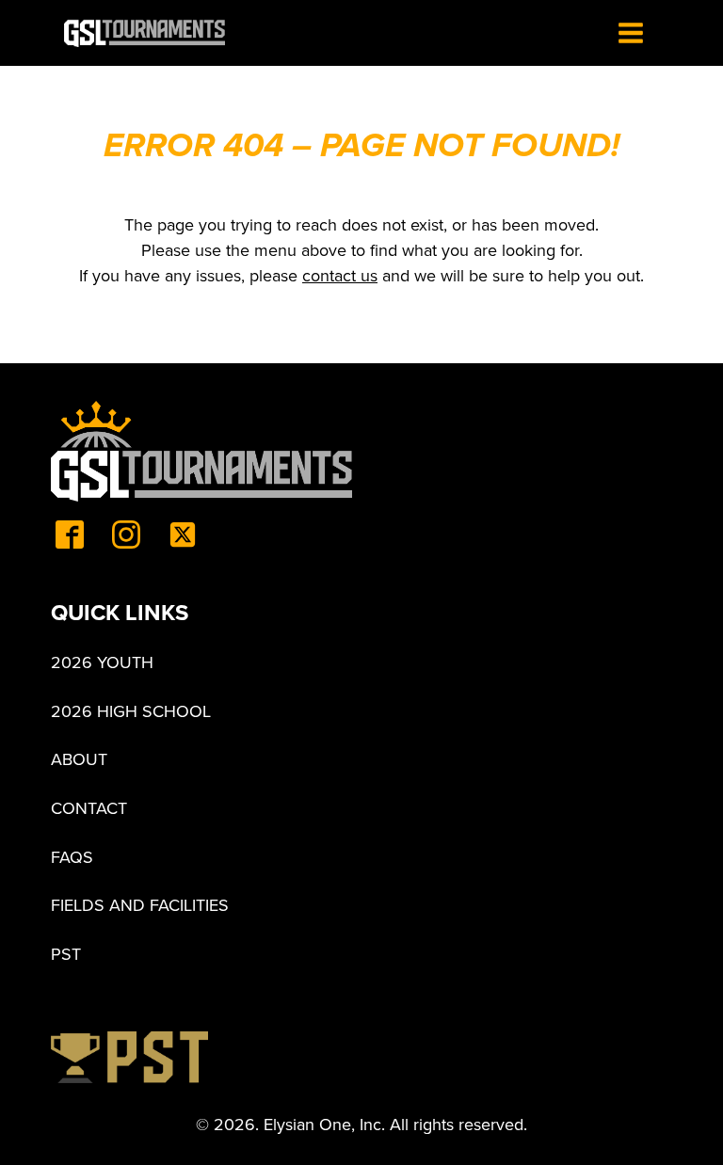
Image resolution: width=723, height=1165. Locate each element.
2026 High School (131, 711)
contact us (340, 275)
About (79, 759)
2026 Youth (102, 662)
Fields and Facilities (140, 905)
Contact (89, 808)
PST (66, 954)
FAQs (72, 857)
